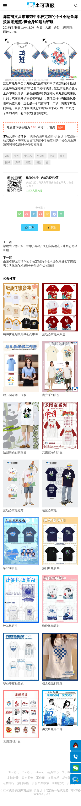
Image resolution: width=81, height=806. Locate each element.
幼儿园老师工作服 (14, 395)
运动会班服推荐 (13, 510)
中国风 (28, 155)
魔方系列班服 (51, 395)
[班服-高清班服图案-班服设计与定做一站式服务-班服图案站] (40, 5)
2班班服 (68, 27)
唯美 (62, 155)
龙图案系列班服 (52, 452)
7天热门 (27, 772)
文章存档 (53, 777)
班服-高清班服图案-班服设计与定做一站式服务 (38, 790)
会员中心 (53, 772)
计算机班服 (10, 625)
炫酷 (38, 162)
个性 (16, 155)
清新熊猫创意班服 (14, 452)
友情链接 (13, 777)
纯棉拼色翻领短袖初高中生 (20, 334)
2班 (7, 155)
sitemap (39, 772)
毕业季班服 (10, 568)
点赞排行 (8, 783)
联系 (51, 227)
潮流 (28, 162)
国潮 (7, 162)
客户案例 (27, 777)
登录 (61, 127)
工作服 (40, 777)
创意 (52, 155)
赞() (29, 227)
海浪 (17, 162)
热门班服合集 (51, 568)
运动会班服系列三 (53, 334)
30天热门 (13, 772)
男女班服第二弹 (52, 729)
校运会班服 (49, 510)
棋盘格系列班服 (52, 683)
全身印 (40, 155)
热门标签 (23, 783)
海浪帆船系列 (51, 625)
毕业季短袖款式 (13, 683)
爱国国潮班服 (12, 741)
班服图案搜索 (40, 783)
